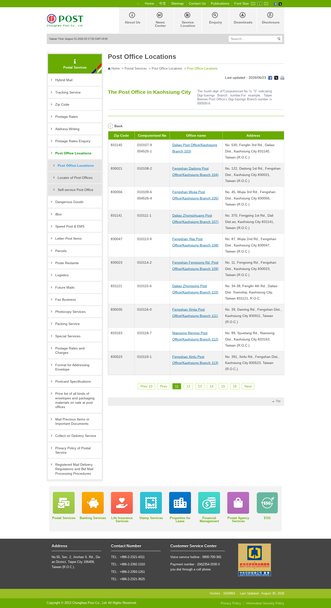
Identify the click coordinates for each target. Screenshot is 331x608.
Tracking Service (68, 92)
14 (211, 386)
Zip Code (62, 104)
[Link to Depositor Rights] (254, 560)
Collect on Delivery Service (75, 436)
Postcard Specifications (73, 381)
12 (188, 386)
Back (118, 126)
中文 (162, 3)
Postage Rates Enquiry (72, 141)
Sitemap (177, 3)
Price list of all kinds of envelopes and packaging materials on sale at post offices (75, 400)
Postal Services (136, 68)
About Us (132, 22)
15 (223, 386)
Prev (163, 386)
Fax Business (65, 299)
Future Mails (64, 287)
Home (149, 3)
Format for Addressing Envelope (72, 367)
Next (248, 386)
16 (235, 386)
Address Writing (67, 129)
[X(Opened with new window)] (280, 4)
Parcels (61, 251)
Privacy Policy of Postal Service (73, 450)
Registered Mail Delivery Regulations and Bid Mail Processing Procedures (74, 469)
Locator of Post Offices (75, 178)
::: (138, 3)
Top (278, 401)
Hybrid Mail (63, 80)
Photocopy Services (70, 312)
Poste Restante (67, 263)
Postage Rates (66, 116)
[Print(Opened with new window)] (282, 77)
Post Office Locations (73, 153)
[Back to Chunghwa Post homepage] (65, 20)
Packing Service (67, 324)
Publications (220, 3)
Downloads (243, 22)
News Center (160, 24)
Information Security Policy (265, 603)
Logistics (62, 275)
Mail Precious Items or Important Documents (72, 421)
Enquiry (215, 22)
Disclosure (271, 22)
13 (200, 386)
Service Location (188, 24)
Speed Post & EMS (69, 226)
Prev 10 (146, 386)
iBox (58, 214)
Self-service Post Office (75, 190)
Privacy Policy (231, 603)
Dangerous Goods (69, 202)
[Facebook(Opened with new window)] (275, 4)
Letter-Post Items (68, 238)
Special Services (67, 336)
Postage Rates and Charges (70, 350)
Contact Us (197, 3)
